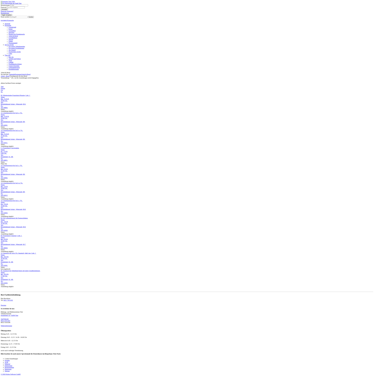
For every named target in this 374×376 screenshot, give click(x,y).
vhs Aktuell (12, 50)
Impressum (8, 369)
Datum (3, 88)
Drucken (3, 305)
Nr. (2, 92)
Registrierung (5, 13)
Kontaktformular (14, 69)
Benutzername (5, 5)
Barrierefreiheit (9, 367)
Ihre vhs (11, 57)
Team (10, 60)
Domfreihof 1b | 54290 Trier (9, 315)
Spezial (11, 39)
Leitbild (11, 62)
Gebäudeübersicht (14, 67)
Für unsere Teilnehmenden (17, 46)
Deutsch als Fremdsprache (17, 34)
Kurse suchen (5, 17)
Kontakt (7, 360)
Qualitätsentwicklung (15, 64)
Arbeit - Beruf (5, 76)
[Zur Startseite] (8, 1)
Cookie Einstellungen (11, 359)
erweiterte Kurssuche (7, 20)
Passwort (3, 7)
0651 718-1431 (8, 300)
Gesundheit (12, 31)
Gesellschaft (12, 27)
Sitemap (7, 371)
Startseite (7, 24)
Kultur (11, 29)
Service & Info (9, 45)
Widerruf (7, 364)
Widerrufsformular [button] (6, 326)
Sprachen (11, 32)
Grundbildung (13, 38)
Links (10, 53)
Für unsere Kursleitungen (16, 48)
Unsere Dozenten (14, 66)
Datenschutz (8, 366)
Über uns (7, 55)
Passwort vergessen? (7, 11)
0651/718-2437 (5, 321)
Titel (2, 86)
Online (11, 41)
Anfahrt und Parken (15, 59)
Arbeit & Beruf (13, 36)
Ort (2, 90)
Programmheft (13, 43)
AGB (6, 362)
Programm (8, 25)
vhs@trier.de (5, 319)
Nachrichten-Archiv (15, 52)
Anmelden (4, 9)
